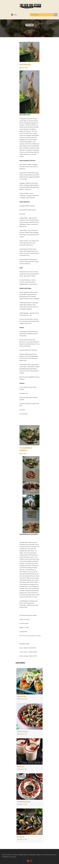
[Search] (55, 14)
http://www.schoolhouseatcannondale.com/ (31, 635)
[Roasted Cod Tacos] (29, 684)
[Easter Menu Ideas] (29, 51)
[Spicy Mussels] (29, 825)
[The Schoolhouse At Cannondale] (29, 435)
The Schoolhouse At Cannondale (26, 449)
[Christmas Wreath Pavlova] (29, 790)
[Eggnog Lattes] (29, 755)
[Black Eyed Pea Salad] (29, 719)
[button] (28, 860)
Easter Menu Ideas (25, 64)
